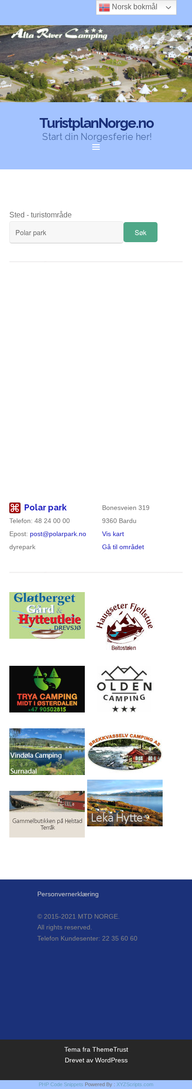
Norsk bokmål (134, 7)
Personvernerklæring (68, 894)
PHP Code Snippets (61, 1084)
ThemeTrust (110, 1049)
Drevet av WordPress (96, 1060)
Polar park (45, 507)
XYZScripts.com (135, 1084)
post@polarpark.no (58, 534)
